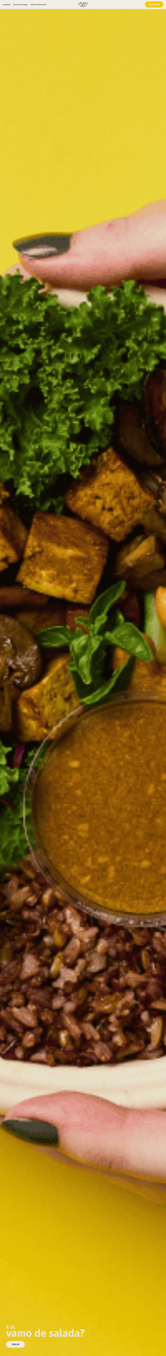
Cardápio (7, 4)
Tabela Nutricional (38, 4)
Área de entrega (20, 4)
